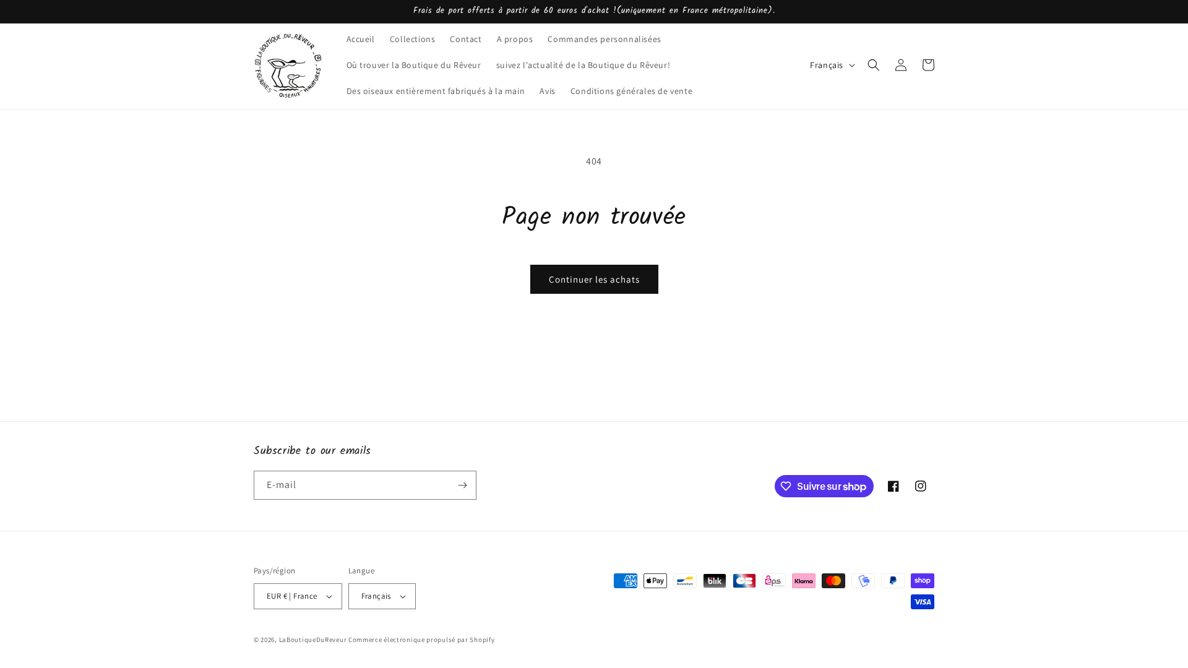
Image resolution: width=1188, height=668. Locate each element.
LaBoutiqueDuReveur (313, 639)
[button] (873, 65)
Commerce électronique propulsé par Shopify (421, 639)
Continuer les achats (594, 279)
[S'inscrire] (462, 485)
